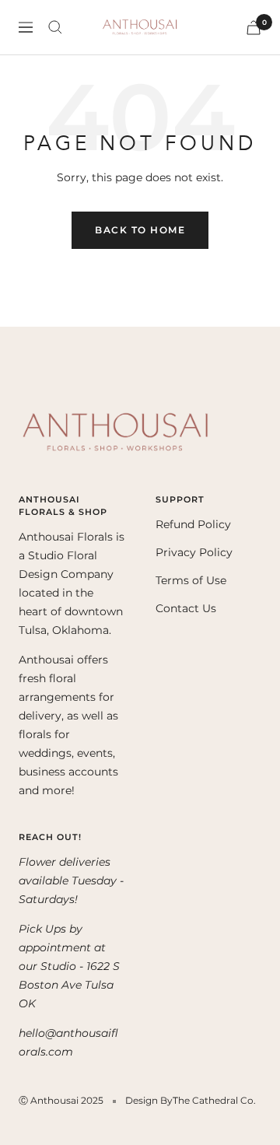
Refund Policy (193, 524)
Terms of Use (191, 580)
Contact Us (186, 608)
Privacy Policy (194, 552)
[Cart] (253, 27)
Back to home (140, 230)
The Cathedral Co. (214, 1100)
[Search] (55, 27)
